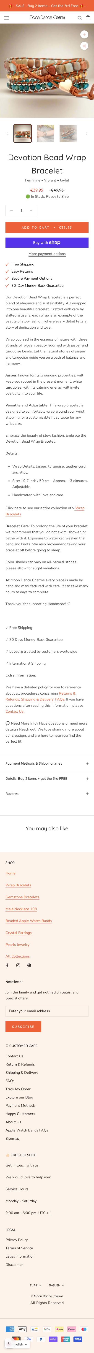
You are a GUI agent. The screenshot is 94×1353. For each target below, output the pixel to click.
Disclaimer (14, 1264)
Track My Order (18, 1089)
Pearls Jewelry (17, 944)
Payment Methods (20, 1105)
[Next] (86, 134)
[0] (88, 17)
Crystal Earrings (18, 932)
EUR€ (34, 1285)
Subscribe (23, 1027)
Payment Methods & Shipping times (33, 763)
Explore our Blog (19, 1097)
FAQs (10, 1080)
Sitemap (12, 1138)
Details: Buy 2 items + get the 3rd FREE (36, 778)
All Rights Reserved (47, 1302)
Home (10, 873)
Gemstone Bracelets (22, 897)
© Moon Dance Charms (47, 1296)
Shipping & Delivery (21, 1072)
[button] (17, 1344)
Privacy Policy (16, 1239)
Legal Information (19, 1256)
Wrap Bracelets (18, 885)
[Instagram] (18, 965)
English (54, 1285)
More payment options (47, 253)
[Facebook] (7, 965)
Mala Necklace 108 (21, 909)
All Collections (17, 956)
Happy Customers (20, 1113)
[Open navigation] (6, 17)
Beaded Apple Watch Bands (28, 920)
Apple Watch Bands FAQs (26, 1130)
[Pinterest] (29, 965)
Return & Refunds (20, 1064)
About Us (13, 1122)
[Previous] (7, 134)
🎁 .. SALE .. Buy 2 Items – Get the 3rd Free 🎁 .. (47, 5)
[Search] (80, 18)
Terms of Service (19, 1248)
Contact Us (14, 1056)
